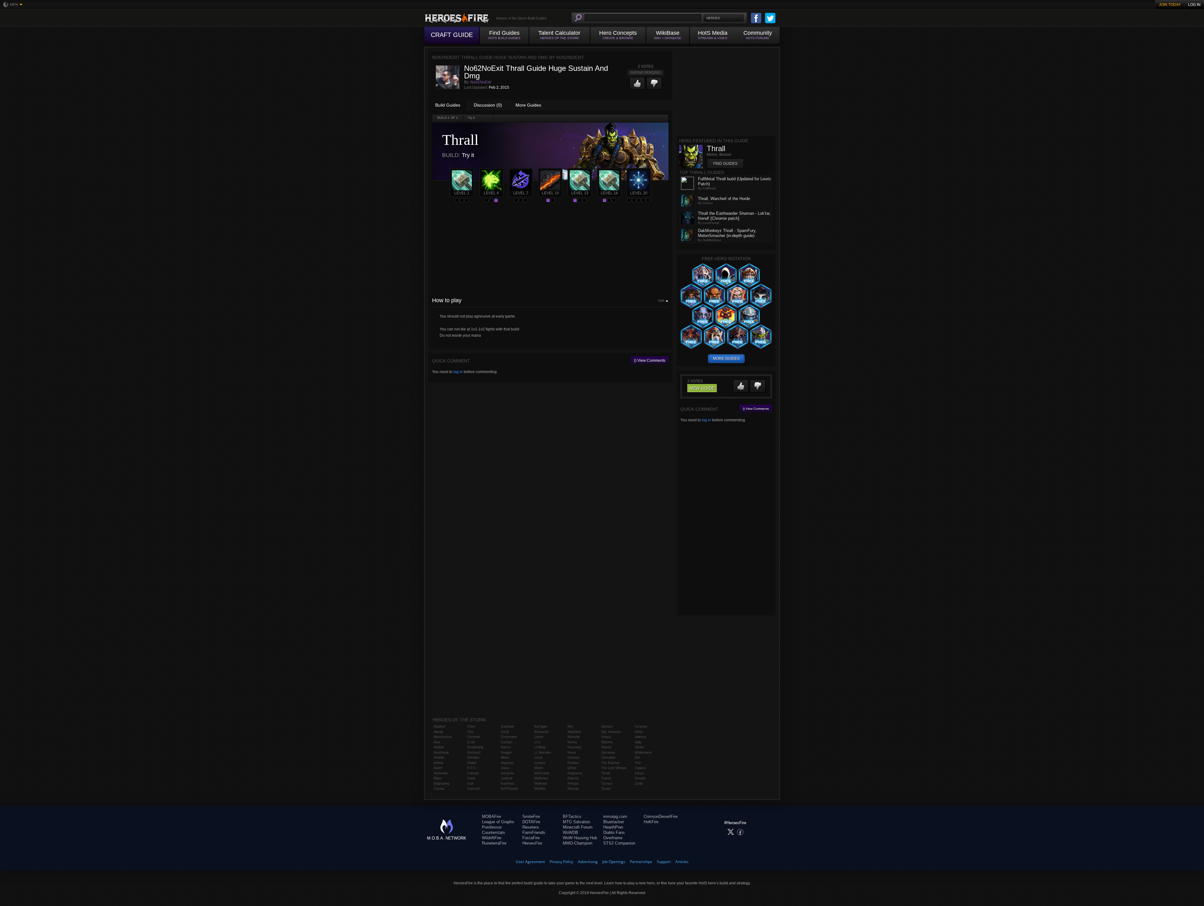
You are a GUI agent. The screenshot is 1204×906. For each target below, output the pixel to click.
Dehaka (473, 757)
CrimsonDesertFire (661, 816)
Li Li (537, 742)
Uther (639, 732)
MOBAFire (491, 816)
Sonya (606, 737)
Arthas (439, 763)
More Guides (528, 105)
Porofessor (492, 827)
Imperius (507, 763)
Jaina (505, 768)
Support (664, 861)
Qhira (572, 768)
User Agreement (530, 861)
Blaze (438, 778)
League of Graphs (498, 821)
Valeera (640, 737)
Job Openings (613, 861)
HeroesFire (532, 843)
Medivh (539, 788)
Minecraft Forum (578, 827)
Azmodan (441, 773)
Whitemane (643, 752)
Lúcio (538, 757)
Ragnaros (575, 773)
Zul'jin (639, 783)
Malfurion (541, 778)
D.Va (470, 742)
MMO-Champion (577, 843)
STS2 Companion (619, 843)
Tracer (606, 778)
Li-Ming (539, 747)
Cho (470, 732)
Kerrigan (540, 726)
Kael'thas (508, 783)
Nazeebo (574, 747)
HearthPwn (613, 827)
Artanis (439, 757)
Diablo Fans (614, 832)
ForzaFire (531, 837)
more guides (726, 358)
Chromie (473, 737)
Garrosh (473, 788)
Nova (572, 752)
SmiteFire (531, 816)
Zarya (639, 773)
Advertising (588, 861)
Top (661, 301)
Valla (638, 742)
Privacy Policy (561, 861)
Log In (1194, 5)
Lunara (539, 763)
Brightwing (441, 783)
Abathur (440, 726)
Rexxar (573, 788)
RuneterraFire (494, 843)
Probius (573, 763)
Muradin (574, 737)
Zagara (640, 768)
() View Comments (649, 360)
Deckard (473, 752)
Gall (470, 783)
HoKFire (651, 821)
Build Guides (447, 105)
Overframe (612, 837)
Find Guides (725, 163)
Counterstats (493, 832)
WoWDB (570, 832)
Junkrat (506, 778)
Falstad (472, 773)
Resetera (530, 827)
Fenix (471, 778)
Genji (505, 732)
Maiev (538, 768)
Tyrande (641, 726)
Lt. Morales (542, 752)
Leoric (539, 737)
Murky (572, 742)
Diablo (472, 763)
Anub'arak (441, 752)
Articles (682, 861)
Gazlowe (507, 726)
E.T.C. (472, 768)
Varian (639, 747)
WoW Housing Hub (580, 837)
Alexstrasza (443, 737)
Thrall (605, 773)
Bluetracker (613, 821)
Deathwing (475, 747)
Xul (637, 757)
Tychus (606, 783)
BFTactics (572, 816)
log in (458, 372)
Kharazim (541, 732)
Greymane (509, 737)
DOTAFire (531, 821)
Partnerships (641, 861)
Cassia (439, 788)
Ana (437, 742)
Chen (471, 726)
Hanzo (506, 747)
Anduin (439, 747)
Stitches (607, 742)
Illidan (505, 757)
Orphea (573, 757)
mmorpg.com (615, 816)
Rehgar (573, 783)
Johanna (507, 773)
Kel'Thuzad (509, 788)
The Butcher (610, 763)
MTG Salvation (576, 821)
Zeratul (640, 778)
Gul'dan (506, 742)
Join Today (1170, 5)
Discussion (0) (488, 105)
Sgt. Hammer (611, 732)
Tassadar (608, 757)
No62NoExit (480, 82)
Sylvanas (608, 752)
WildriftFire (491, 837)
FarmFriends (533, 832)
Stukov (606, 747)
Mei (570, 726)
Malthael (540, 783)
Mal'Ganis (541, 773)
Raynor (573, 778)
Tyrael (605, 788)
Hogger (506, 752)
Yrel (638, 763)
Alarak (438, 732)
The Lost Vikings (613, 768)
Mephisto (574, 732)
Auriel (438, 768)
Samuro (607, 726)
